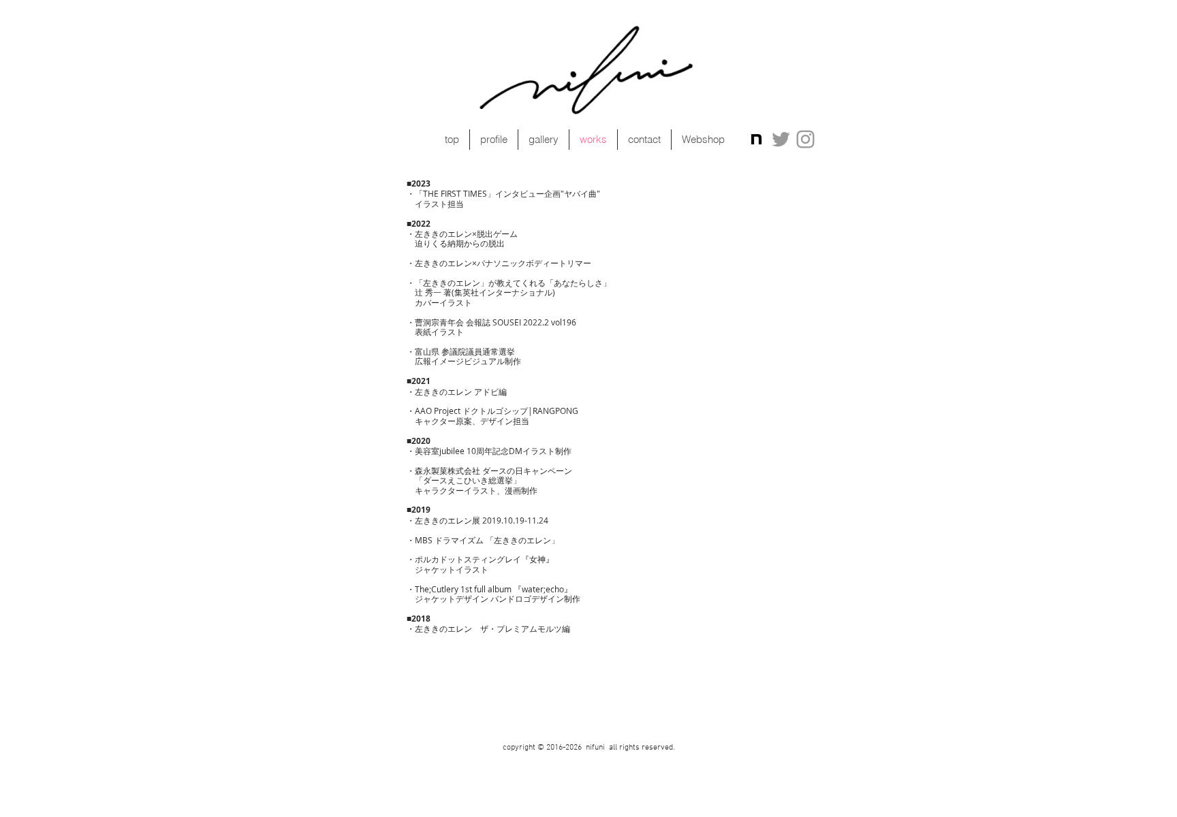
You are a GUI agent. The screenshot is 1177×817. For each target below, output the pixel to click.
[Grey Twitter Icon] (781, 139)
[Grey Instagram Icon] (805, 139)
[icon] (756, 139)
